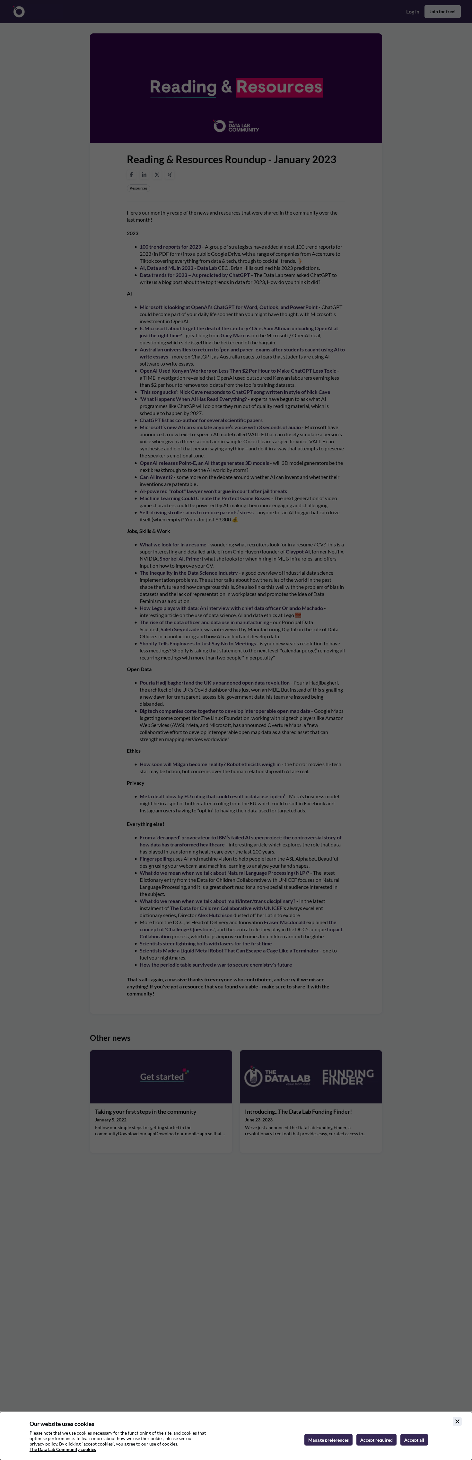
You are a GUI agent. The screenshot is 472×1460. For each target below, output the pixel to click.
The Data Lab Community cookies (63, 1449)
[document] (236, 1436)
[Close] (457, 1421)
